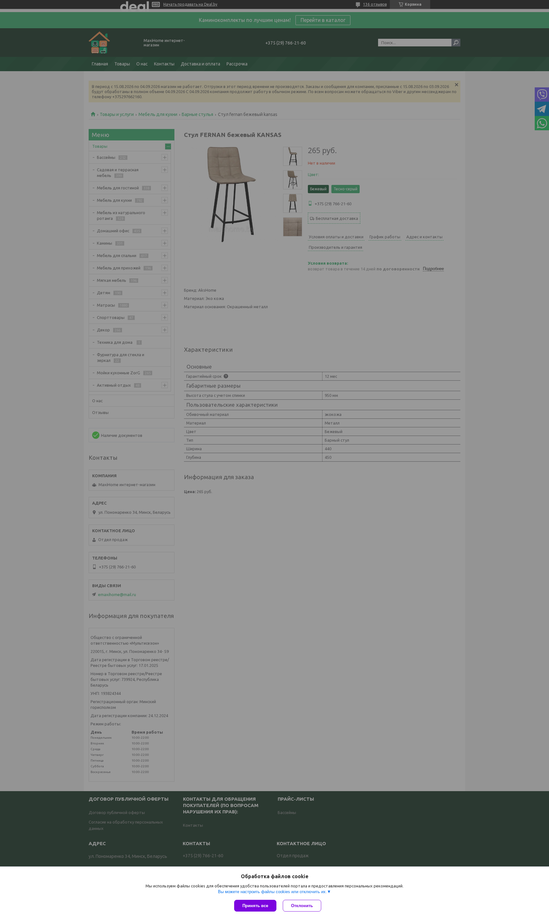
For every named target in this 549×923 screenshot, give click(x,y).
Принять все (255, 905)
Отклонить (302, 905)
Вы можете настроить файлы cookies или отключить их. (272, 891)
